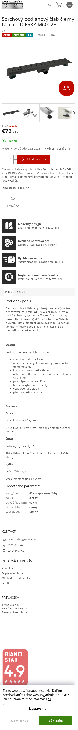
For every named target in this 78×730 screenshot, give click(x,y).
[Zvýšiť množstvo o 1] (15, 157)
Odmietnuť (19, 721)
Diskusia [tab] (20, 292)
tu (49, 699)
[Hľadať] (49, 5)
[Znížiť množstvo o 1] (15, 161)
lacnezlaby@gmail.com (22, 539)
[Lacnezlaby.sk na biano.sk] (15, 667)
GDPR (5, 583)
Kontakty (7, 568)
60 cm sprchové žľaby (43, 493)
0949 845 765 (16, 545)
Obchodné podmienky (16, 578)
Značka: (46, 35)
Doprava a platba (13, 573)
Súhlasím (56, 721)
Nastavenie (37, 709)
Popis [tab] (8, 292)
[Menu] (69, 5)
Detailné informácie (14, 188)
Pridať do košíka (36, 159)
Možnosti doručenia (57, 148)
